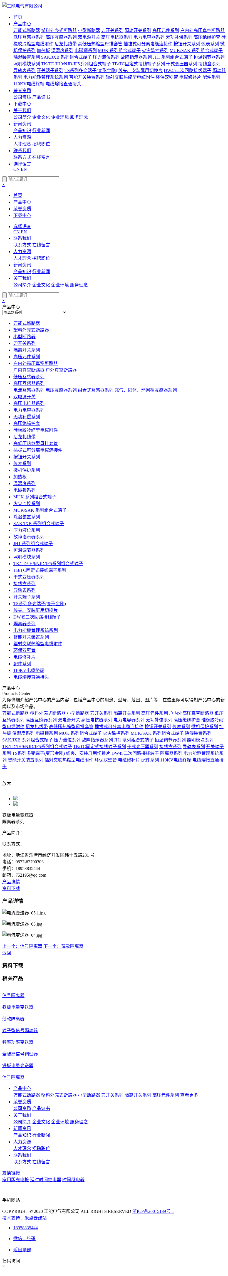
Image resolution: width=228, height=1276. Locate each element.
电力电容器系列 (149, 37)
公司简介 (22, 117)
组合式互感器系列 (95, 390)
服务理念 (79, 117)
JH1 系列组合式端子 (172, 57)
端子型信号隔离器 (20, 1030)
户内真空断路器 (28, 370)
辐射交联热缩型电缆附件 (130, 77)
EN (24, 169)
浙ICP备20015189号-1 (153, 1211)
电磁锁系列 (86, 50)
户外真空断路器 (61, 370)
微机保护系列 (26, 470)
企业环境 (60, 117)
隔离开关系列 (138, 30)
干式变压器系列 (181, 63)
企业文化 (41, 117)
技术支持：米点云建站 (24, 1218)
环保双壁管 (167, 77)
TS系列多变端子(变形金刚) (91, 70)
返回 (6, 953)
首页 (17, 17)
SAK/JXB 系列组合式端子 (66, 57)
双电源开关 (89, 37)
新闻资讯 (22, 124)
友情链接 (11, 1173)
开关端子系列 (50, 70)
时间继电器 (73, 1179)
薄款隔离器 (13, 1019)
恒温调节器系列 (209, 57)
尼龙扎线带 (65, 43)
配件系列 (211, 77)
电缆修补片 (190, 77)
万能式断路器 (26, 30)
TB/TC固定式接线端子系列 (138, 63)
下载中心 (22, 104)
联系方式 (22, 157)
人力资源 (22, 137)
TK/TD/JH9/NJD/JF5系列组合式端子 (76, 63)
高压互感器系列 (61, 37)
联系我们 (22, 150)
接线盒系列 (209, 63)
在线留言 (41, 157)
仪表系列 (210, 43)
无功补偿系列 (179, 37)
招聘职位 (41, 144)
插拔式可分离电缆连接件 (147, 43)
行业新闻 (41, 130)
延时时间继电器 (45, 1179)
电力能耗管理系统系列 (45, 77)
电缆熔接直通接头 (63, 83)
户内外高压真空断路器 (202, 30)
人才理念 (22, 144)
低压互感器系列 (28, 37)
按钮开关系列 (187, 43)
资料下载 (11, 888)
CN (16, 169)
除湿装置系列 (26, 57)
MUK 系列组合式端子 (119, 50)
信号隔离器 (13, 995)
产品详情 (11, 881)
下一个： (63, 946)
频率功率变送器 (17, 1042)
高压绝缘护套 (207, 37)
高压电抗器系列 (116, 37)
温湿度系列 (62, 50)
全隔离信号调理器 (20, 1054)
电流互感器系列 (28, 390)
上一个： (22, 946)
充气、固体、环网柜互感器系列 (146, 390)
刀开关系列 (112, 30)
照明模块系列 (26, 63)
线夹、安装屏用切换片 (140, 70)
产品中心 (22, 23)
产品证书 (41, 97)
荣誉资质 (22, 90)
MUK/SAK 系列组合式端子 (196, 50)
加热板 (43, 50)
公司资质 (22, 97)
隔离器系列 (24, 623)
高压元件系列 (165, 30)
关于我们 (22, 110)
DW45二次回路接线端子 (187, 70)
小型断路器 (89, 30)
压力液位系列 (106, 57)
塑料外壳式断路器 (59, 30)
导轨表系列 (24, 70)
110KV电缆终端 (28, 83)
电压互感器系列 (61, 390)
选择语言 (22, 164)
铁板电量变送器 (17, 1007)
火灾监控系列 (155, 50)
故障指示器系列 (136, 57)
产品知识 (22, 130)
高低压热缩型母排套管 (100, 43)
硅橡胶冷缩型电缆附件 (35, 430)
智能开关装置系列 (87, 77)
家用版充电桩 (15, 1179)
